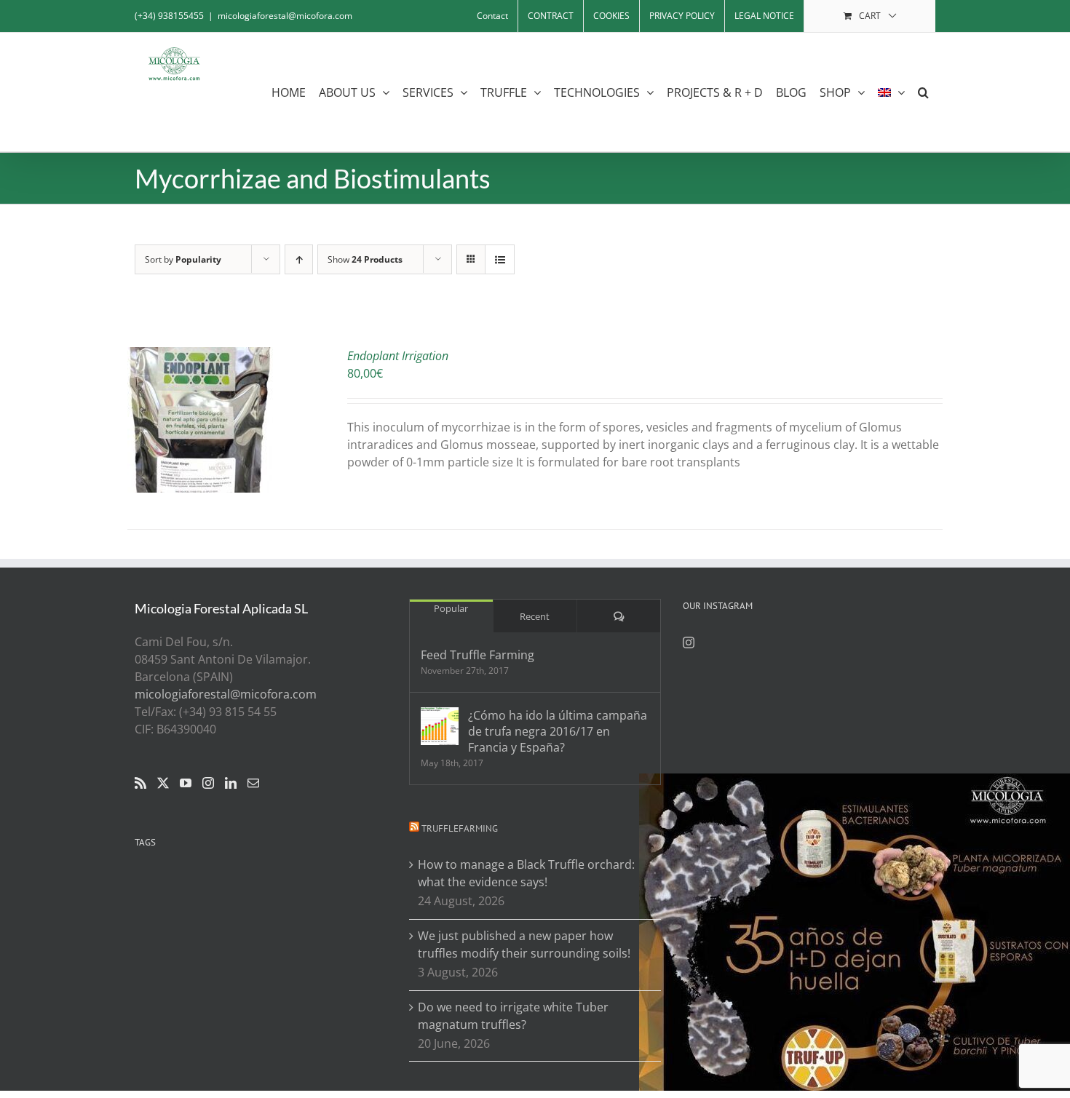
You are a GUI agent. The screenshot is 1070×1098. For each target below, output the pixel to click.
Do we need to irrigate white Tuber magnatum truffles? (513, 1016)
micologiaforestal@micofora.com (285, 15)
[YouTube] (185, 783)
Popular (451, 608)
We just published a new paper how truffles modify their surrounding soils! (524, 944)
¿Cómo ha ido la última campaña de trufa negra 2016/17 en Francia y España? (557, 731)
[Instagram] (208, 783)
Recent (535, 616)
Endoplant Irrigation (397, 356)
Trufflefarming (459, 828)
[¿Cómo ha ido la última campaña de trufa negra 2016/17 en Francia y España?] (440, 726)
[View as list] (500, 259)
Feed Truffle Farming (477, 655)
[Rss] (140, 783)
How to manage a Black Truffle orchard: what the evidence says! (526, 873)
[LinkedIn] (231, 783)
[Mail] (253, 783)
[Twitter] (163, 783)
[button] (923, 92)
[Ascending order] (299, 259)
